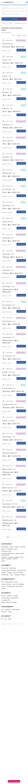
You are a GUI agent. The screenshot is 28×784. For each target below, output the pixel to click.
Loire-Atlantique (20, 584)
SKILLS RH (4, 611)
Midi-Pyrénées (5, 574)
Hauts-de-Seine (9, 582)
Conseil (3, 561)
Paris (2, 582)
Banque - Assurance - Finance (9, 602)
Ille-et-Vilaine (19, 586)
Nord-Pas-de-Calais (18, 572)
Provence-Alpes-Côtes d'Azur (8, 570)
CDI (2, 619)
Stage (9, 619)
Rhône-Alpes (13, 568)
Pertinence (19, 35)
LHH (2, 609)
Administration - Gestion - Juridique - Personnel (13, 546)
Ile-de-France (4, 568)
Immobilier (15, 595)
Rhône (16, 582)
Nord (13, 584)
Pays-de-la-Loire (22, 570)
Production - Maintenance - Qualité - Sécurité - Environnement (13, 554)
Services (3, 595)
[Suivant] (15, 541)
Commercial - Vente (6, 551)
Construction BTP (5, 600)
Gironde (3, 586)
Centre (11, 574)
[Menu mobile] (1, 2)
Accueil (3, 623)
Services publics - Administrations (9, 598)
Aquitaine (3, 572)
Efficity (10, 611)
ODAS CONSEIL (16, 609)
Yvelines (3, 588)
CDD (6, 619)
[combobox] (14, 8)
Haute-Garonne (10, 586)
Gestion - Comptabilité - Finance (9, 549)
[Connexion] (27, 2)
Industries (9, 595)
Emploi (9, 623)
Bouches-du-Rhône (6, 584)
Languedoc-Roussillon (19, 574)
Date (25, 35)
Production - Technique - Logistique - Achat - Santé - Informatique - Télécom (12, 558)
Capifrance (7, 609)
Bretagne (9, 572)
